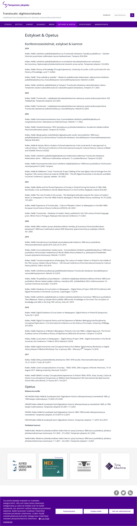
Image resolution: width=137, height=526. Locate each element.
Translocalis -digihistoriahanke (22, 13)
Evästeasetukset (69, 511)
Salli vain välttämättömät (121, 511)
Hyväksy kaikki (96, 511)
